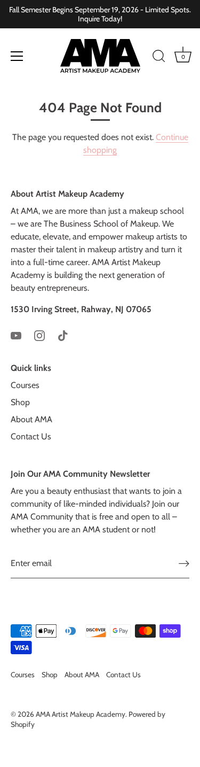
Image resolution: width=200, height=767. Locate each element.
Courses (25, 385)
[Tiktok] (63, 335)
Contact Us (31, 436)
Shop (20, 402)
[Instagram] (39, 335)
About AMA (31, 419)
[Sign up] (184, 563)
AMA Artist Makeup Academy (80, 714)
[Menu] (17, 56)
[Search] (159, 57)
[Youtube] (16, 335)
